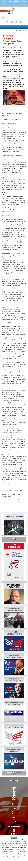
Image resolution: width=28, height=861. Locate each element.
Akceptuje (14, 837)
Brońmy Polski (5, 5)
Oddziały (14, 816)
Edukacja (4, 3)
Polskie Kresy (13, 5)
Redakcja (21, 48)
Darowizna (14, 819)
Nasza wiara (22, 5)
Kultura (23, 1)
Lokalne (22, 3)
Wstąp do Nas (14, 817)
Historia (11, 3)
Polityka (4, 1)
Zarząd (14, 814)
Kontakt (14, 821)
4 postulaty (14, 808)
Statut (14, 812)
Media (9, 1)
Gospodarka (16, 1)
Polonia (16, 3)
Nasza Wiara (21, 31)
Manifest (14, 810)
